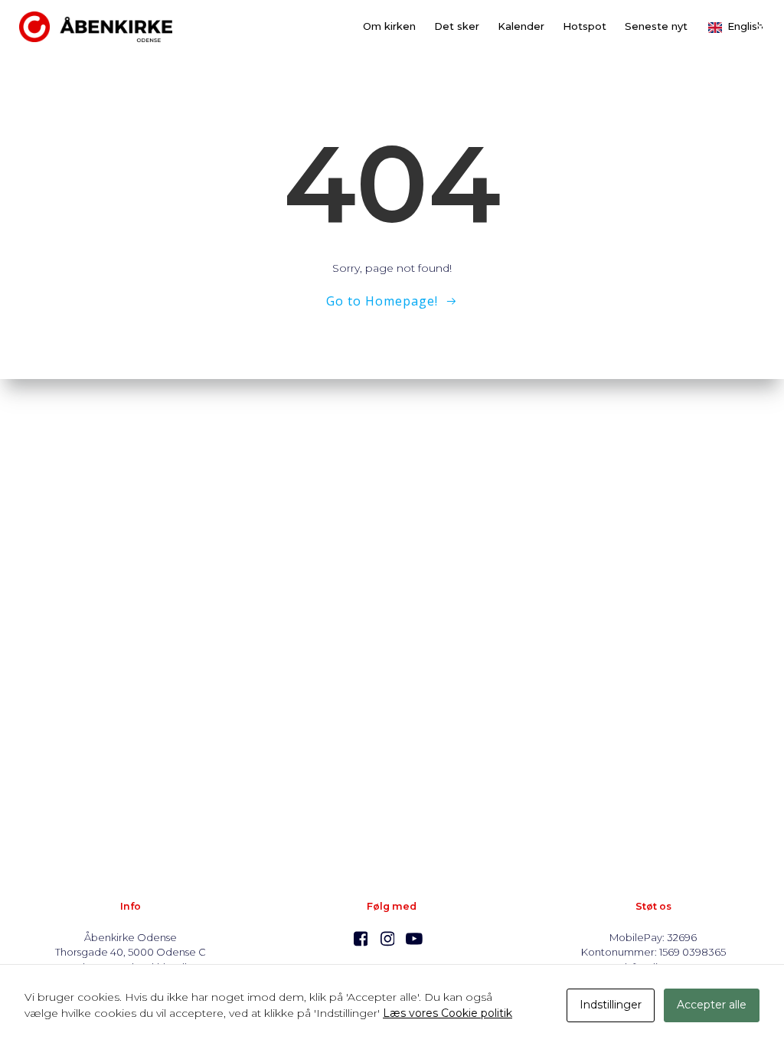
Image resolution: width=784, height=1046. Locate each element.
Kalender (521, 26)
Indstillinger (611, 1005)
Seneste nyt (656, 26)
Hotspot (584, 26)
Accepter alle (711, 1005)
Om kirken (389, 26)
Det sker (456, 26)
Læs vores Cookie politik (447, 1013)
